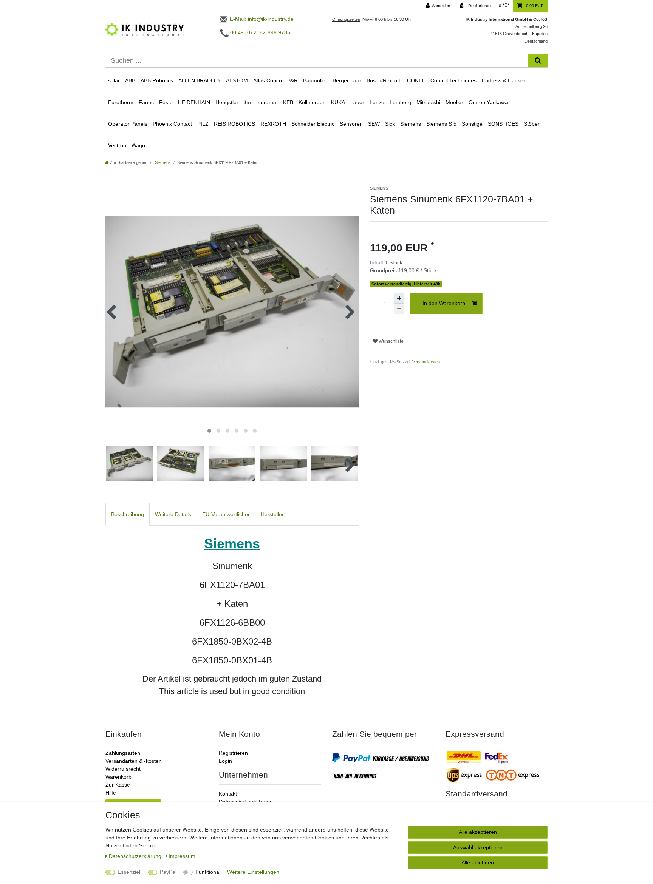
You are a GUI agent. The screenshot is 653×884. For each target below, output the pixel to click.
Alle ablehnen (477, 862)
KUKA (338, 102)
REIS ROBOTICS (234, 124)
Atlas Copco (267, 80)
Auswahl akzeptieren (478, 847)
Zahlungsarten (122, 753)
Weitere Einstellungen (253, 872)
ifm (247, 102)
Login (225, 761)
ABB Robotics (157, 80)
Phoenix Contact (172, 124)
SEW (374, 124)
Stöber (532, 124)
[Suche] (538, 60)
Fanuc (146, 102)
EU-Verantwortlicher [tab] (226, 514)
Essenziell (129, 872)
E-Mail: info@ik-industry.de (261, 19)
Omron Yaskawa (488, 102)
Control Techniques (453, 80)
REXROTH (273, 124)
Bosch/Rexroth (384, 80)
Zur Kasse (117, 785)
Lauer (357, 102)
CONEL (416, 80)
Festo (166, 102)
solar (114, 80)
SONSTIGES (503, 124)
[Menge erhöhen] (399, 298)
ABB (130, 80)
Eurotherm (120, 102)
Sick (390, 124)
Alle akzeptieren (478, 832)
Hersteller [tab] (272, 514)
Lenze (377, 102)
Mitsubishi (428, 102)
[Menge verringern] (399, 309)
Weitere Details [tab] (173, 514)
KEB (288, 102)
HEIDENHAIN (194, 102)
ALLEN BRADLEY (199, 80)
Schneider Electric (312, 124)
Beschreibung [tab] (127, 514)
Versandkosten (426, 361)
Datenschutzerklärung (245, 802)
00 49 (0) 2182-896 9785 (259, 32)
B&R (292, 80)
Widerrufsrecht (123, 769)
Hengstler (226, 102)
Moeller (454, 102)
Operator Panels (127, 124)
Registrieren (233, 753)
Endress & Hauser (503, 80)
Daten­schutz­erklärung (136, 856)
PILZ (203, 124)
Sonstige (472, 124)
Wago (138, 145)
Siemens (410, 124)
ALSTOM (237, 80)
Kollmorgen (312, 102)
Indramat (267, 102)
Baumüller (315, 80)
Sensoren (351, 124)
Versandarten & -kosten (133, 761)
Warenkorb (118, 777)
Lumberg (400, 102)
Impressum (182, 856)
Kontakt (228, 794)
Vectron (117, 145)
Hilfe (110, 793)
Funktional (207, 872)
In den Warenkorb (443, 303)
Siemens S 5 (441, 124)
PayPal (168, 872)
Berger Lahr (347, 80)
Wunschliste (391, 341)
